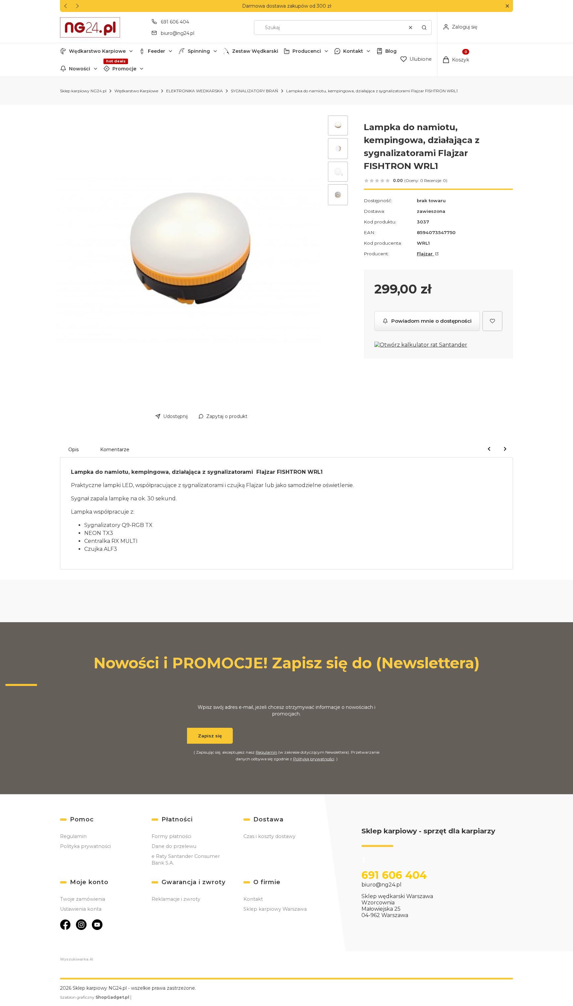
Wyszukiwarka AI (76, 959)
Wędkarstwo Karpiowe (97, 51)
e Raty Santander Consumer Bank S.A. (186, 859)
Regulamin (266, 752)
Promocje (124, 69)
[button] (507, 6)
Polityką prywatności (313, 758)
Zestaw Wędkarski (255, 51)
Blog (391, 51)
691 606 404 (175, 22)
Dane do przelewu (174, 846)
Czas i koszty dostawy (269, 836)
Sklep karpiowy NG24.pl (83, 90)
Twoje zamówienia (82, 899)
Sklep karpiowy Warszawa (275, 909)
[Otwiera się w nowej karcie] (65, 924)
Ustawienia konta (80, 909)
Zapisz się (210, 735)
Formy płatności (171, 836)
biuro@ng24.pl (177, 33)
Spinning (199, 51)
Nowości (79, 69)
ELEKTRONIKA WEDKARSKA (194, 90)
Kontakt (353, 51)
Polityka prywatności (85, 846)
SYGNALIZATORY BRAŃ (254, 90)
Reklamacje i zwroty (176, 899)
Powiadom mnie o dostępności (431, 321)
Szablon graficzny (94, 997)
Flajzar (425, 253)
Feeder (156, 51)
